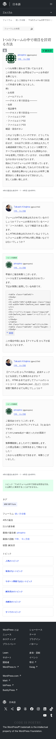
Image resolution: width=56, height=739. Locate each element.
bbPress (8, 685)
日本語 (12, 702)
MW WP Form (10, 504)
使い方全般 (20, 20)
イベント (33, 657)
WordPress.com (12, 675)
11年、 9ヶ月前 (24, 59)
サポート (7, 657)
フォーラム (7, 12)
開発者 (6, 662)
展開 (11, 333)
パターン (33, 644)
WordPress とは (11, 629)
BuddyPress (10, 690)
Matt (6, 680)
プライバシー (9, 644)
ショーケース (35, 629)
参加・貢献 (34, 652)
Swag (33, 667)
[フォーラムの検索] (31, 28)
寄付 (32, 662)
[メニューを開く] (51, 4)
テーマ (32, 634)
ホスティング (9, 639)
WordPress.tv (11, 667)
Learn (5, 652)
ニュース (7, 634)
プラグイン (34, 639)
